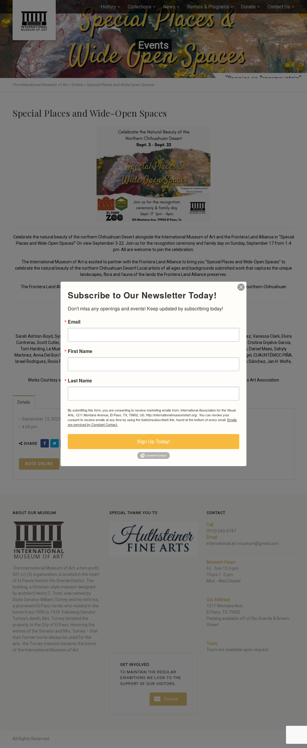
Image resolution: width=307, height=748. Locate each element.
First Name (80, 351)
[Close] (241, 287)
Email (74, 321)
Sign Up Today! (153, 441)
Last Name (80, 380)
